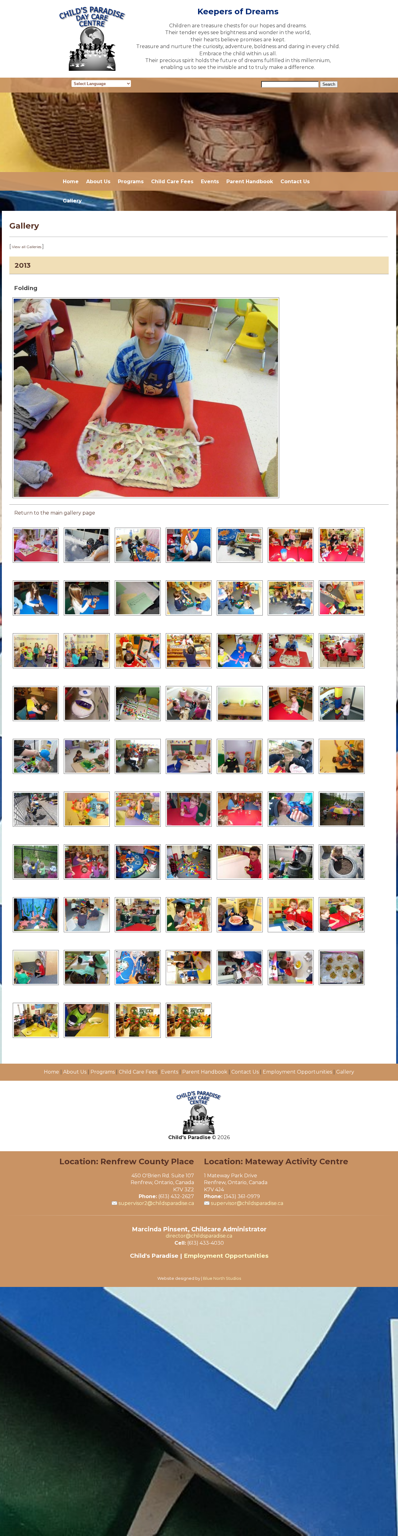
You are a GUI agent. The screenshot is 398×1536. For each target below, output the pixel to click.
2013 (22, 265)
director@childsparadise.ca (199, 1236)
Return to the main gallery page (54, 513)
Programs (131, 181)
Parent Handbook (249, 181)
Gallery (72, 201)
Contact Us (295, 181)
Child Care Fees (172, 181)
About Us (98, 181)
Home (71, 181)
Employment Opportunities (297, 1072)
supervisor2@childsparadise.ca (156, 1203)
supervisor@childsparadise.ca (247, 1203)
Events (210, 181)
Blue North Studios (222, 1278)
